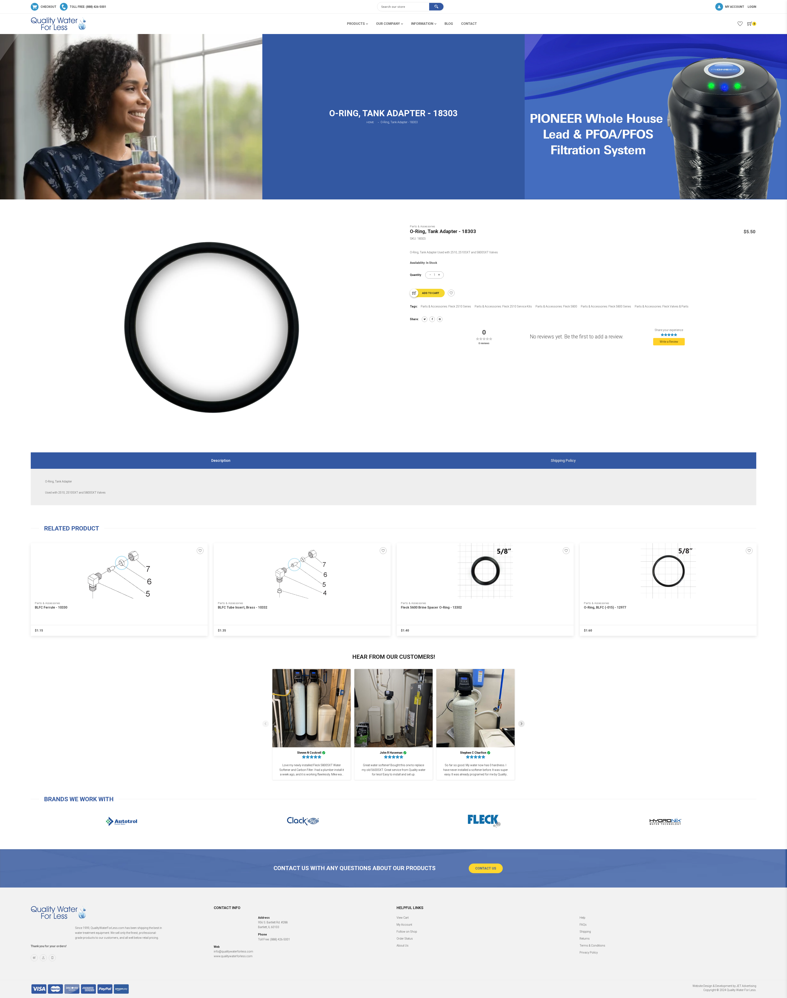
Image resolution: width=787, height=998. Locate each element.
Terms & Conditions (592, 945)
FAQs (583, 924)
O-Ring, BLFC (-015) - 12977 (605, 607)
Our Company (388, 24)
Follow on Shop (407, 931)
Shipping (585, 931)
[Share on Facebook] (432, 319)
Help (582, 917)
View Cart (403, 917)
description (220, 460)
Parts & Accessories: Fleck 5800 (556, 306)
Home (370, 122)
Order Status (405, 938)
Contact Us (485, 868)
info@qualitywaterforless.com (233, 951)
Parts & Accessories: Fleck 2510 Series (446, 306)
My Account (404, 924)
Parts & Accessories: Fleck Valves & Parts (661, 306)
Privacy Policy (589, 952)
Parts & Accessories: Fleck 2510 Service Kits (503, 306)
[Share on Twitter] (424, 319)
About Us (402, 945)
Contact (469, 24)
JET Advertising (746, 986)
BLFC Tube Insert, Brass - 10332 (242, 607)
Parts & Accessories (422, 226)
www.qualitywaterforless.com (233, 956)
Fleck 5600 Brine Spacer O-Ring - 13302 (431, 607)
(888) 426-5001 (280, 939)
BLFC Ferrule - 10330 (51, 607)
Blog (449, 24)
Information (422, 24)
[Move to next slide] (521, 724)
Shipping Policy (563, 460)
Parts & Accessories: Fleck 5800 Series (606, 306)
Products (356, 24)
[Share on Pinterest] (439, 319)
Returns (585, 938)
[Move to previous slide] (266, 724)
